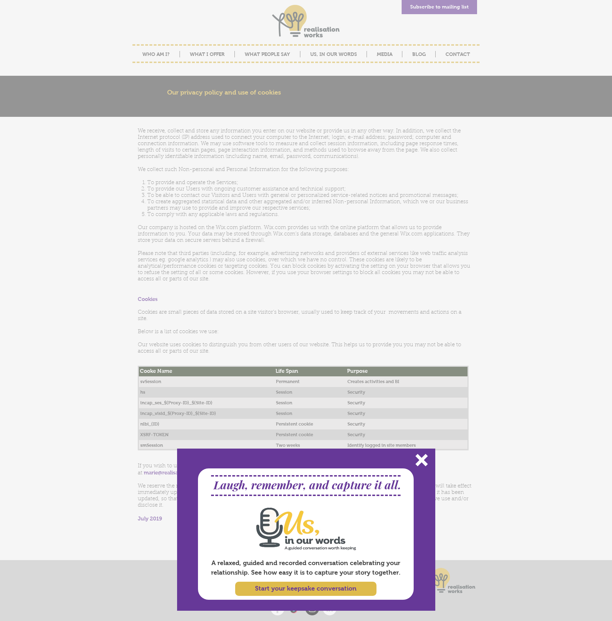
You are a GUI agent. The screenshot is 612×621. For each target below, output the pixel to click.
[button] (421, 460)
